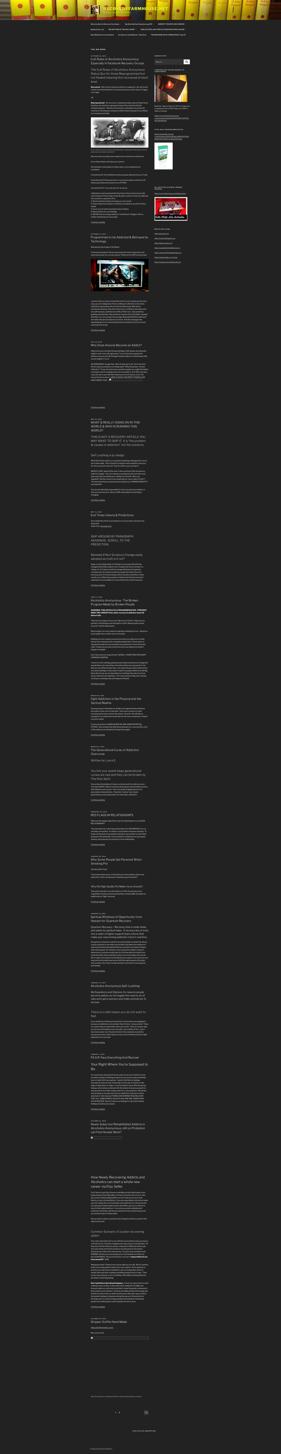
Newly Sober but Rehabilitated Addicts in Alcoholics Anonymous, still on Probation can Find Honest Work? (118, 1128)
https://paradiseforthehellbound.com (167, 248)
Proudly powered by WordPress (101, 1449)
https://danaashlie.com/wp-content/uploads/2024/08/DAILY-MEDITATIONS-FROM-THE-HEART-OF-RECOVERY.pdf (171, 136)
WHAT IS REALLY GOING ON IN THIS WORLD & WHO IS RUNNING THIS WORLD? (115, 426)
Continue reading (98, 222)
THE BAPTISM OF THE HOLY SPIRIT (121, 29)
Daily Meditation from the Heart (102, 35)
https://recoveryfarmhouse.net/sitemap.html (170, 193)
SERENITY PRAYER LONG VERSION (171, 24)
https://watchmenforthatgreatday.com (168, 253)
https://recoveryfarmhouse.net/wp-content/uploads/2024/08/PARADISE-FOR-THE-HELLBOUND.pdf (171, 118)
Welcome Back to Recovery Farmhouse (105, 24)
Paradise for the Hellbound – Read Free (132, 35)
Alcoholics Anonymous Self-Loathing (115, 986)
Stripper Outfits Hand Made (109, 1321)
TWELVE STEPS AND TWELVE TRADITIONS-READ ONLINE (162, 29)
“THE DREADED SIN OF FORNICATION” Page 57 (168, 35)
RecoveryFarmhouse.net (136, 8)
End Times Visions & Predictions (112, 515)
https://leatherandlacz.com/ (102, 1328)
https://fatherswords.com (163, 243)
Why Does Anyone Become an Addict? (116, 345)
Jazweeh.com (106, 526)
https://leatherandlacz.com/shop (165, 257)
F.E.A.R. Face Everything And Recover (115, 1057)
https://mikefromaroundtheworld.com (167, 262)
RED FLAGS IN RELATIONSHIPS (112, 815)
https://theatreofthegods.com (164, 238)
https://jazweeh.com (161, 234)
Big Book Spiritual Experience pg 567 (138, 24)
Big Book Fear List (97, 29)
